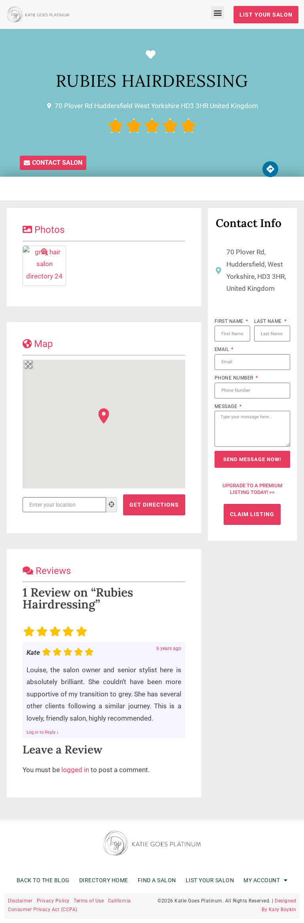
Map (43, 343)
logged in (75, 770)
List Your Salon (210, 880)
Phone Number (235, 378)
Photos (49, 229)
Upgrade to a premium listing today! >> (252, 488)
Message (227, 406)
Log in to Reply (41, 732)
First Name (230, 321)
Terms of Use (89, 901)
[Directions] (270, 169)
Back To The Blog (43, 880)
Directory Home (103, 880)
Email (222, 349)
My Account (261, 880)
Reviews (53, 570)
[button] (217, 12)
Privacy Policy (53, 901)
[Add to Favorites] (153, 55)
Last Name (268, 321)
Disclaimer (20, 901)
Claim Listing (252, 514)
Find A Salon (157, 880)
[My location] (111, 504)
